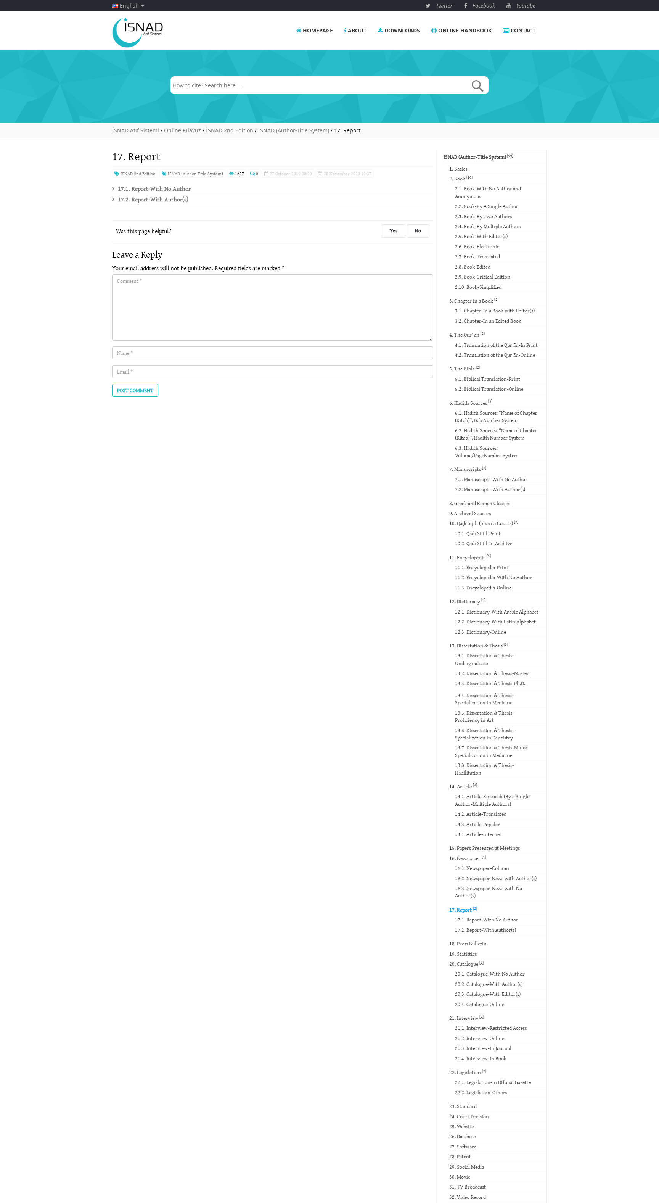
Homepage (317, 30)
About (356, 30)
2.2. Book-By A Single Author (486, 206)
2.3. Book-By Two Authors (483, 216)
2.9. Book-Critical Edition (482, 276)
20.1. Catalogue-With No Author (490, 974)
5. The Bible (464, 368)
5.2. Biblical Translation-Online (489, 389)
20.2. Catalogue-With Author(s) (488, 984)
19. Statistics (463, 954)
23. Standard (463, 1106)
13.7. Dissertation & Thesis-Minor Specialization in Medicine (491, 751)
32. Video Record (467, 1197)
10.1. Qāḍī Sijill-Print (478, 533)
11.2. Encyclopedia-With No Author (493, 577)
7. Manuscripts (467, 469)
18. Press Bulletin (468, 943)
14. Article (463, 786)
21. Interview (466, 1018)
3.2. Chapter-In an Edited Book (488, 321)
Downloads (401, 30)
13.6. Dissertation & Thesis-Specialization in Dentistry (484, 733)
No (418, 230)
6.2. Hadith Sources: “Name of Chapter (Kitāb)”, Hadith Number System (496, 434)
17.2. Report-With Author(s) (153, 199)
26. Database (462, 1136)
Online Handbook (464, 30)
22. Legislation (467, 1072)
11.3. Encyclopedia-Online (483, 587)
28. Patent (460, 1156)
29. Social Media (466, 1167)
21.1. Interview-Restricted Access (491, 1028)
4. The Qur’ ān (467, 334)
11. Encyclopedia (470, 557)
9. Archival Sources (470, 513)
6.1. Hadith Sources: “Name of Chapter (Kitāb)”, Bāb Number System (496, 416)
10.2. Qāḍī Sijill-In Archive (483, 543)
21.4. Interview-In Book (480, 1058)
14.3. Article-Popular (477, 824)
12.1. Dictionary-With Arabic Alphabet (496, 611)
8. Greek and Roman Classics (479, 503)
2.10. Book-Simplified (478, 287)
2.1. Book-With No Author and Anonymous (488, 192)
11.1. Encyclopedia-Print (481, 567)
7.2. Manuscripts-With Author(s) (490, 489)
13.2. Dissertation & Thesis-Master (492, 673)
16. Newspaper (467, 858)
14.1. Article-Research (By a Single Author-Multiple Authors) (492, 799)
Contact (522, 30)
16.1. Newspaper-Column (482, 868)
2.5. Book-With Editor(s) (481, 236)
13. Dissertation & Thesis (478, 645)
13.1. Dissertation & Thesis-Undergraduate (484, 659)
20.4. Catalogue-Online (479, 1004)
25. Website (461, 1126)
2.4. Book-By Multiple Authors (488, 226)
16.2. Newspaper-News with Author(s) (496, 878)
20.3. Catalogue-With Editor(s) (488, 994)
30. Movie (459, 1176)
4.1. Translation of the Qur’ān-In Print (496, 345)
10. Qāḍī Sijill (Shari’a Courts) (483, 523)
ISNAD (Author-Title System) (195, 173)
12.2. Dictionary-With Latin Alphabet (495, 621)
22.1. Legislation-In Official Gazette (493, 1082)
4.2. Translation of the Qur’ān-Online (495, 355)
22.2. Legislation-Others (481, 1092)
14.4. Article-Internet (478, 834)
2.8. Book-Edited (472, 267)
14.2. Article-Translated (480, 814)
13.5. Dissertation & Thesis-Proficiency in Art (484, 716)
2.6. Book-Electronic (477, 246)
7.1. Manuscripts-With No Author (491, 479)
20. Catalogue (466, 964)
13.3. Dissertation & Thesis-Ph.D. (490, 683)
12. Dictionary (467, 601)
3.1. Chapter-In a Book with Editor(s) (495, 310)
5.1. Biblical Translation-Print (487, 379)
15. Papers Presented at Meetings (484, 848)
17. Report (463, 909)
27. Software (462, 1146)
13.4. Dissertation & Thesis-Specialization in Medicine (484, 698)
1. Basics (458, 168)
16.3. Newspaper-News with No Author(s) (488, 891)
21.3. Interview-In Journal (483, 1048)
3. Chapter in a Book (473, 300)
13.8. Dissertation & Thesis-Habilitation (484, 768)
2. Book (461, 178)
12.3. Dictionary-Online (480, 632)
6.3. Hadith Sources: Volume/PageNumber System (486, 451)
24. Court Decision (469, 1116)
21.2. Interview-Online (479, 1038)
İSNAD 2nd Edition (137, 173)
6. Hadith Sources (470, 402)
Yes (393, 230)
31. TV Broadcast (467, 1186)
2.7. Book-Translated (477, 256)
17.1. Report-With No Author (154, 188)
